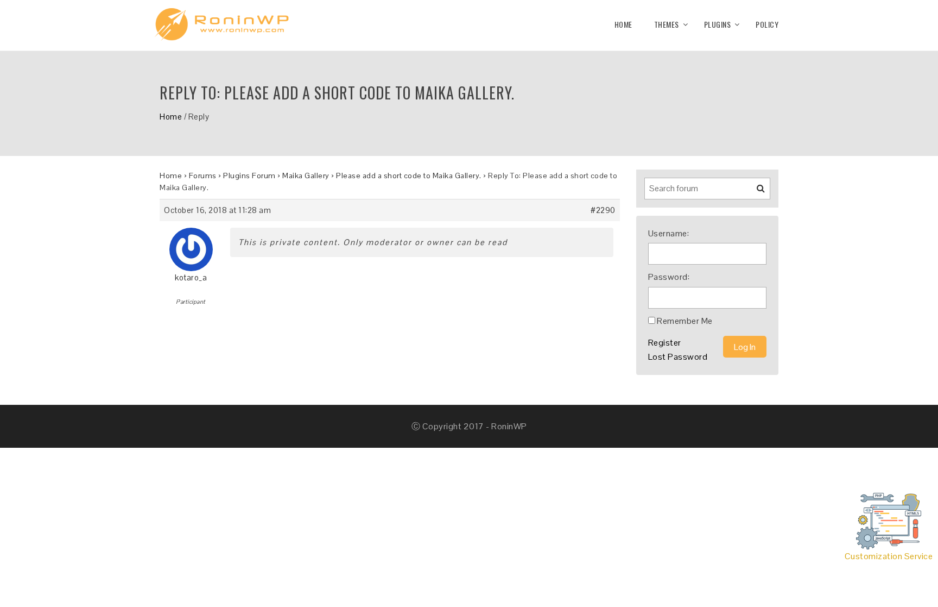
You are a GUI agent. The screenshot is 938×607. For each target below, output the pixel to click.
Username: (668, 233)
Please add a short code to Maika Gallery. (408, 175)
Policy (767, 24)
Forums (203, 175)
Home (623, 24)
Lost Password (678, 356)
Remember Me (685, 321)
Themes (666, 24)
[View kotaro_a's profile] (191, 245)
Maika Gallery (305, 175)
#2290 (603, 210)
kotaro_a (191, 277)
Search (754, 192)
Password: (669, 277)
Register (664, 342)
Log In (745, 347)
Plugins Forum (249, 175)
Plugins (717, 24)
